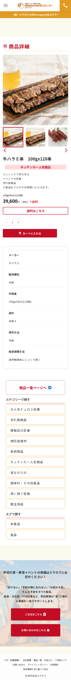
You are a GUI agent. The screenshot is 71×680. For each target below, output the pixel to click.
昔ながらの (18, 472)
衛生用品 (16, 504)
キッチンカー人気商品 (26, 462)
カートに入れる (32, 233)
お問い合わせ (18, 664)
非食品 (15, 524)
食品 (13, 534)
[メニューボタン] (5, 5)
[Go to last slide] (5, 150)
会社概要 (27, 660)
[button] (13, 137)
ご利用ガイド (60, 660)
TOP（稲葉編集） (12, 660)
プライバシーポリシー (37, 664)
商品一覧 (38, 660)
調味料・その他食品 (25, 483)
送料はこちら (36, 210)
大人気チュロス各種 (25, 409)
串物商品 (16, 451)
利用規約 (54, 664)
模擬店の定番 (20, 430)
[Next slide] (66, 150)
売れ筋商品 (18, 420)
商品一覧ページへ (33, 387)
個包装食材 (18, 441)
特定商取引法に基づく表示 (35, 669)
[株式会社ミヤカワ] (35, 5)
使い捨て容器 (20, 493)
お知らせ (48, 660)
